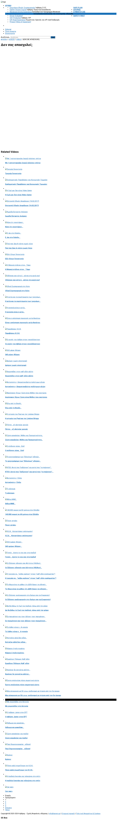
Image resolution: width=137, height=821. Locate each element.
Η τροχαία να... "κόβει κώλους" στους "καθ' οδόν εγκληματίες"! (30, 578)
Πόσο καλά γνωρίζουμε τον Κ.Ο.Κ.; (19, 770)
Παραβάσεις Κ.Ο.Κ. (12, 333)
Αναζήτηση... (5, 37)
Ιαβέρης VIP (26, 18)
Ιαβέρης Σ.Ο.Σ (41, 8)
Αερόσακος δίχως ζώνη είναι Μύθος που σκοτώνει (26, 397)
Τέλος (7, 810)
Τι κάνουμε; (10, 493)
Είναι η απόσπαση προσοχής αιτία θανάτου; (22, 323)
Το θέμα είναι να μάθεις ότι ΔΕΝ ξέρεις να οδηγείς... (26, 589)
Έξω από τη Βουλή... (13, 408)
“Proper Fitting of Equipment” (20, 22)
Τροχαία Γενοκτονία (13, 174)
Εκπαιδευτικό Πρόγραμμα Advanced (46, 12)
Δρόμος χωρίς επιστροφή (15, 365)
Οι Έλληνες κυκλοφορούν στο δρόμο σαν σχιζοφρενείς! (28, 600)
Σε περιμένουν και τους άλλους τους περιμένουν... (25, 621)
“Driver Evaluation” (16, 16)
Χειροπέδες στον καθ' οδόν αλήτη (19, 376)
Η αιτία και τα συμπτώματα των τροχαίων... (23, 301)
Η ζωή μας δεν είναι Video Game (18, 195)
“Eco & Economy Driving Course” (21, 14)
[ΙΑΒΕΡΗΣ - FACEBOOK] (115, 37)
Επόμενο (8, 808)
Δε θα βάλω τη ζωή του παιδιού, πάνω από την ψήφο (27, 610)
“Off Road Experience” (17, 20)
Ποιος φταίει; (10, 525)
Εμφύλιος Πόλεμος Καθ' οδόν (17, 663)
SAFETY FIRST (79, 16)
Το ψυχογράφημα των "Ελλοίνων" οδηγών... (23, 461)
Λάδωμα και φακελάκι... (14, 727)
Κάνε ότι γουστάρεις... (14, 227)
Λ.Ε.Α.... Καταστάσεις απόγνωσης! (18, 536)
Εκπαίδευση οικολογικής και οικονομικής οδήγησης (53, 14)
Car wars (8, 791)
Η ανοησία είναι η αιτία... (15, 312)
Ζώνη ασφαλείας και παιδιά (16, 738)
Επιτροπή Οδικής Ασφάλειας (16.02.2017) (22, 206)
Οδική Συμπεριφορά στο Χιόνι (17, 291)
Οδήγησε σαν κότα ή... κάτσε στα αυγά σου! (22, 280)
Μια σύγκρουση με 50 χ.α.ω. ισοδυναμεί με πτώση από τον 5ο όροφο (33, 695)
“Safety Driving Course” (18, 10)
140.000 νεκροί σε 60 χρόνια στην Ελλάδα (22, 514)
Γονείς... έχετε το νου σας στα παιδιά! (20, 557)
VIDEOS (76, 14)
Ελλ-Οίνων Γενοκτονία (14, 259)
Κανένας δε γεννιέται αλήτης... (17, 674)
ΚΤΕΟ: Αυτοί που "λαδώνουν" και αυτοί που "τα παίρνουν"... (29, 472)
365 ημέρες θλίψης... (13, 546)
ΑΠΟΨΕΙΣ (77, 10)
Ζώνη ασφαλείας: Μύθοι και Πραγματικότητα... (24, 440)
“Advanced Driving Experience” (20, 12)
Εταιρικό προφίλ (68, 814)
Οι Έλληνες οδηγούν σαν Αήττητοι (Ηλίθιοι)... (23, 568)
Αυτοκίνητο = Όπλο (13, 482)
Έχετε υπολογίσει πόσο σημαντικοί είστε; (22, 685)
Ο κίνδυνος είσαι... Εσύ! (14, 450)
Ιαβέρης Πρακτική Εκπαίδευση (39, 10)
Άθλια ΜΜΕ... (10, 504)
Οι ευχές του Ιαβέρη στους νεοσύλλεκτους (22, 344)
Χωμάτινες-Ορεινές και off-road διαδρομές (43, 20)
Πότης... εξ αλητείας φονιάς (16, 429)
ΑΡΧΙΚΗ (8, 6)
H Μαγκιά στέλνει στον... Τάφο (17, 269)
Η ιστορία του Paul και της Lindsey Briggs (22, 418)
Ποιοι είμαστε (10, 31)
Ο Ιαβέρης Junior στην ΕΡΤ (16, 717)
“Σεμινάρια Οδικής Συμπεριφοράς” (22, 8)
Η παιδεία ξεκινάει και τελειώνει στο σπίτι (22, 781)
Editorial (8, 29)
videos (18, 39)
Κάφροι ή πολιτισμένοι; (14, 653)
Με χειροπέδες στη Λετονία (16, 706)
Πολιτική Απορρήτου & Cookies (88, 814)
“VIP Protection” (15, 18)
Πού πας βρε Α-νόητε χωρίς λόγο (18, 248)
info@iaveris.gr (54, 814)
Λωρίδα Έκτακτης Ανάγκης (16, 216)
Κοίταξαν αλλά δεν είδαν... (16, 642)
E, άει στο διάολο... (12, 237)
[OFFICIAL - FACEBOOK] (114, 37)
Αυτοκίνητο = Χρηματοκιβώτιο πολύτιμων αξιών (25, 387)
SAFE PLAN (77, 8)
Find (52, 37)
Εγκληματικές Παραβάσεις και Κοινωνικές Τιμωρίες (26, 184)
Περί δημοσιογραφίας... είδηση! (17, 749)
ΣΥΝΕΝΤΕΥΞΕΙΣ (79, 12)
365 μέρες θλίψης (12, 355)
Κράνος (8, 759)
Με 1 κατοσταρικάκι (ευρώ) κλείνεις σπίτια (22, 163)
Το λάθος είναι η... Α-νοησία (16, 632)
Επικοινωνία (10, 33)
